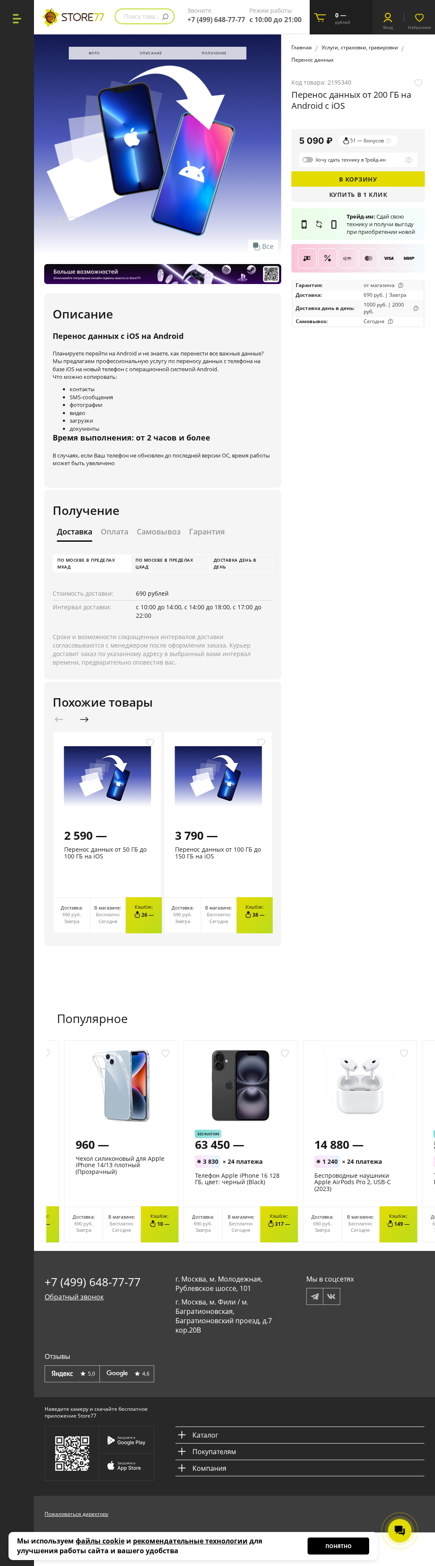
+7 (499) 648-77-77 (216, 19)
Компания (209, 1468)
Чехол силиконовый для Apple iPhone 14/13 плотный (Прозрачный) (120, 1165)
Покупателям (214, 1451)
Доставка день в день (235, 563)
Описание (151, 53)
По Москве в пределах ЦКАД (164, 563)
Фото (94, 53)
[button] (84, 719)
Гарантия (207, 532)
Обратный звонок (74, 1297)
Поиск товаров (144, 16)
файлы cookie (100, 1541)
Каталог (205, 1435)
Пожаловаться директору (76, 1514)
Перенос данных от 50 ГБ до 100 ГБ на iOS (105, 852)
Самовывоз (159, 532)
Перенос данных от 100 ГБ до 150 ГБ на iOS (218, 852)
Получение (214, 53)
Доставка (74, 532)
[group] (157, 144)
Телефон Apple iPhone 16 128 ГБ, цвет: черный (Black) (237, 1178)
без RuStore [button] (208, 1133)
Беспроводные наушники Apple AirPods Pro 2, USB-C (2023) (352, 1182)
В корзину (358, 179)
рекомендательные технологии (190, 1541)
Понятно (338, 1546)
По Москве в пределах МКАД (86, 563)
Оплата (114, 532)
